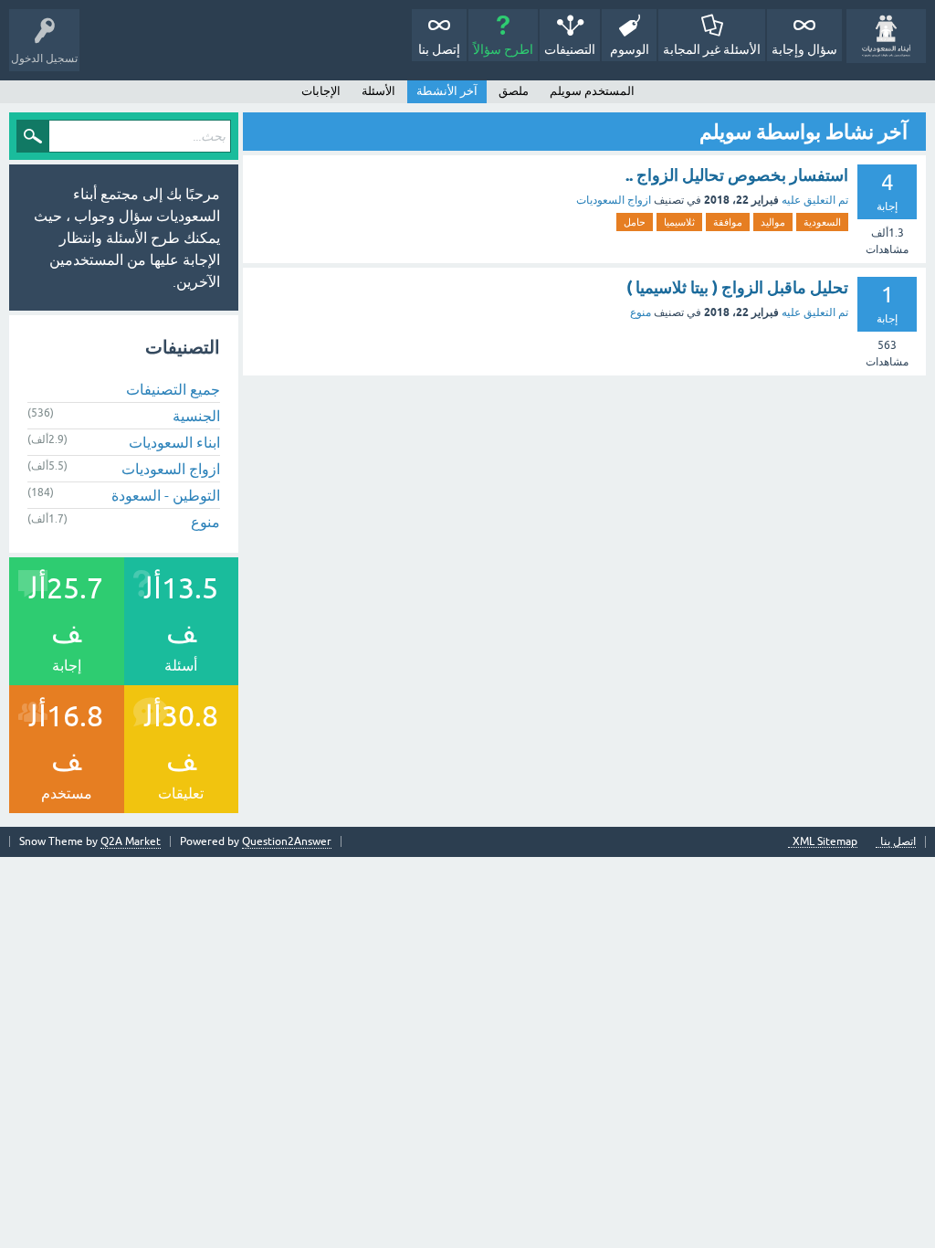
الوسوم (629, 49)
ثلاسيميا (679, 222)
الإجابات (321, 91)
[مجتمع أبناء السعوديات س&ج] (886, 36)
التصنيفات (569, 49)
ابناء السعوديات (174, 442)
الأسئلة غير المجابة (712, 49)
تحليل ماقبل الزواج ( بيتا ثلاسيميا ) (737, 287)
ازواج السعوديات (613, 200)
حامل (635, 222)
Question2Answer (286, 841)
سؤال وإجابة (804, 49)
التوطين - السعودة (165, 495)
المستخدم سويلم (592, 91)
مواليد (773, 222)
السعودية (822, 222)
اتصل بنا (898, 842)
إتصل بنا (439, 49)
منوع (640, 312)
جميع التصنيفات (173, 389)
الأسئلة (378, 91)
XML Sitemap (825, 842)
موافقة (727, 222)
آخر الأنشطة (447, 91)
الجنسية (196, 415)
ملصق (514, 91)
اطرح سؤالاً (503, 49)
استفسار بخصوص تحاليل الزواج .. (736, 175)
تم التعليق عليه (815, 200)
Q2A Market (130, 841)
